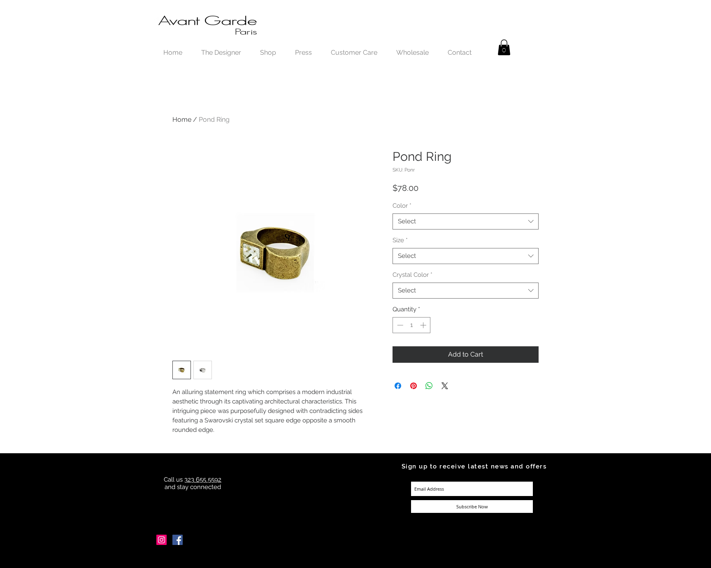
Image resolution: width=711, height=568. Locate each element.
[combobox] (466, 221)
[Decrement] (399, 325)
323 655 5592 (202, 479)
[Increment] (424, 325)
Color (402, 205)
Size (400, 240)
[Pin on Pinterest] (413, 386)
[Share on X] (445, 386)
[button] (504, 47)
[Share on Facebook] (398, 386)
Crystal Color (412, 274)
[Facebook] (177, 540)
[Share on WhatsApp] (429, 386)
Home (181, 119)
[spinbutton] (411, 325)
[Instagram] (161, 540)
